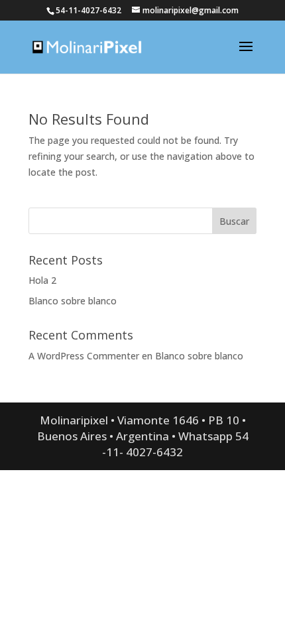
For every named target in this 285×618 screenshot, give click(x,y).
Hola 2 (42, 280)
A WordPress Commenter (83, 355)
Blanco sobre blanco (72, 300)
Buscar (234, 221)
